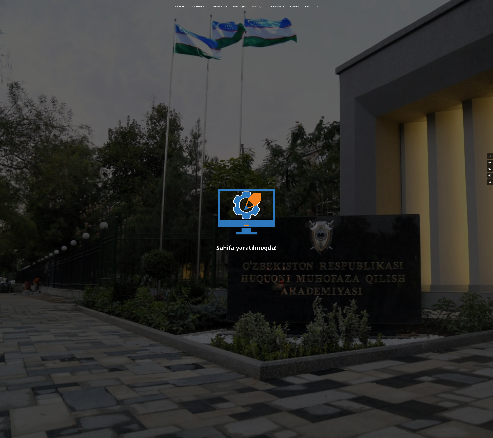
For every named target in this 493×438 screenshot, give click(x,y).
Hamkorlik (294, 6)
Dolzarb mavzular (276, 6)
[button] (490, 156)
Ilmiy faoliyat (257, 6)
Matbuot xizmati (220, 6)
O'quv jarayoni (239, 6)
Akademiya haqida (199, 6)
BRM (307, 6)
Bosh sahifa (180, 6)
